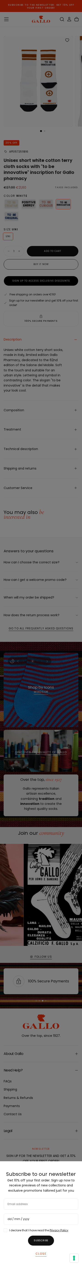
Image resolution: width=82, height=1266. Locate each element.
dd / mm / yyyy (18, 1219)
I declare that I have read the (38, 1230)
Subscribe (41, 1240)
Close (41, 1254)
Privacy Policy (59, 1230)
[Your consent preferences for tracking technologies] (74, 1258)
